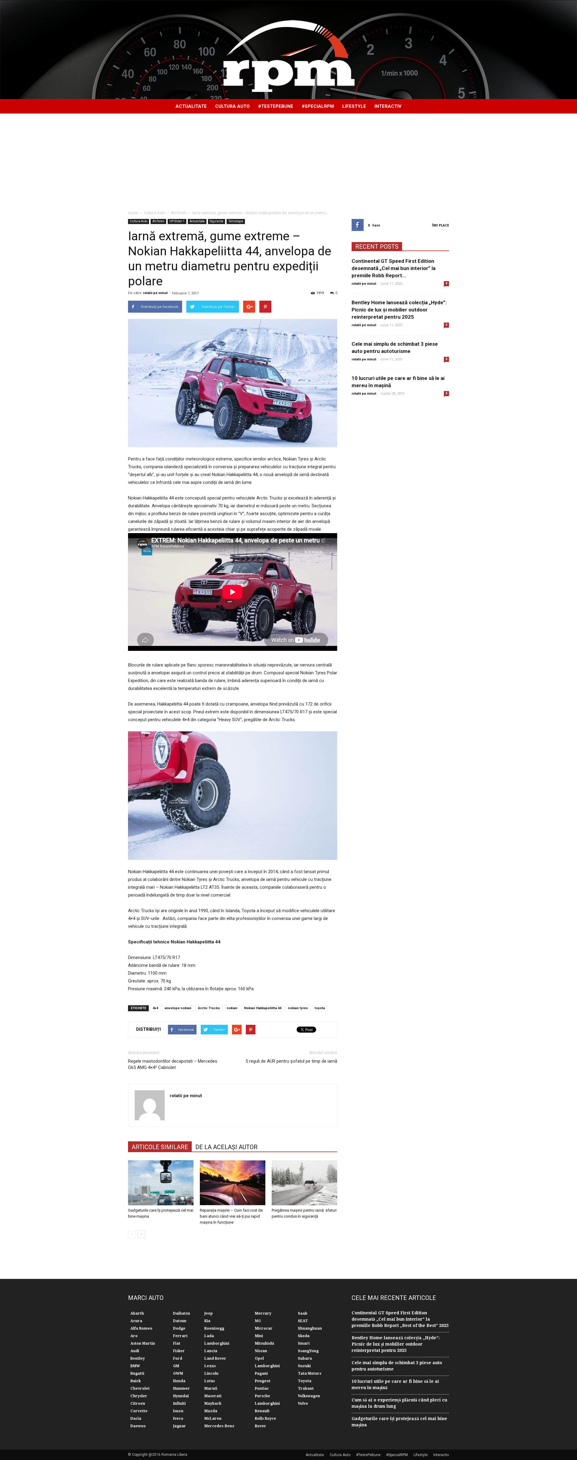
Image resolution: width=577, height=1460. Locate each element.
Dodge (179, 1328)
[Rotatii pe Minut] (288, 49)
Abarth (137, 1313)
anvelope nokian (178, 1008)
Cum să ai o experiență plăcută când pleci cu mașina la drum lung (399, 1403)
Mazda (210, 1411)
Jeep (208, 1313)
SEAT (303, 1321)
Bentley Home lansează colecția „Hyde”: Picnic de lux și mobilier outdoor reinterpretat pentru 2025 (399, 309)
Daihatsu (181, 1313)
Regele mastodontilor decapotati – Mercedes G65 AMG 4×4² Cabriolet (172, 1064)
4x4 (155, 1008)
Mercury (263, 1313)
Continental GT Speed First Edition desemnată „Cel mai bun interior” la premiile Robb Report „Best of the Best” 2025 (400, 1319)
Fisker (179, 1351)
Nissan (261, 1351)
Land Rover (215, 1358)
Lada (209, 1336)
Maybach (212, 1403)
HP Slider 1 (177, 221)
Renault (262, 1411)
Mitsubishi (264, 1343)
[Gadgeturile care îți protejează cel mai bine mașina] (161, 1182)
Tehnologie (235, 221)
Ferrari (180, 1336)
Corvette (139, 1411)
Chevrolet (140, 1388)
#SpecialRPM (318, 106)
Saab (302, 1313)
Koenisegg (214, 1328)
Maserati (212, 1396)
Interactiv (387, 106)
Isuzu (178, 1411)
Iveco (178, 1418)
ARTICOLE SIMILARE (160, 1147)
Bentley (137, 1358)
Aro (134, 1336)
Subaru (305, 1358)
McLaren (212, 1418)
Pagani (261, 1373)
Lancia (210, 1351)
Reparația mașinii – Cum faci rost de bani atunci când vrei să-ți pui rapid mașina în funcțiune (231, 1216)
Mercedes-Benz (219, 1426)
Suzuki (304, 1366)
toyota (320, 1008)
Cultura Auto (232, 106)
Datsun (179, 1321)
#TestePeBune (275, 106)
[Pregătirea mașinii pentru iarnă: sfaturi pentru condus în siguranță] (304, 1182)
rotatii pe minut (155, 293)
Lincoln (211, 1373)
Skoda (304, 1336)
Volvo (303, 1403)
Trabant (306, 1388)
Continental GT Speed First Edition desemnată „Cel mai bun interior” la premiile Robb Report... (393, 268)
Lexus (210, 1366)
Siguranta (216, 221)
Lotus (209, 1381)
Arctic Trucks (209, 1008)
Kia (207, 1321)
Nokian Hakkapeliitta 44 (262, 1008)
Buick (135, 1381)
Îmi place (440, 225)
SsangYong (308, 1351)
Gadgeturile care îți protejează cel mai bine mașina (399, 1421)
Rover (260, 1426)
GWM (178, 1373)
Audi (134, 1351)
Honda (179, 1381)
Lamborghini (216, 1343)
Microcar (264, 1328)
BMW (135, 1366)
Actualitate (191, 106)
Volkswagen (309, 1396)
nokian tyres (298, 1008)
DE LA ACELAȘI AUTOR (226, 1147)
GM (176, 1366)
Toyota (304, 1381)
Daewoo (138, 1426)
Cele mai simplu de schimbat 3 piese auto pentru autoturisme (397, 1365)
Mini (259, 1336)
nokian (232, 1008)
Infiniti (179, 1403)
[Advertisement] (288, 159)
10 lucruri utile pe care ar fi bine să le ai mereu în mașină (395, 1384)
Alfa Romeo (141, 1328)
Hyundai (181, 1396)
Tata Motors (309, 1373)
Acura (136, 1321)
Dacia (135, 1418)
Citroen (137, 1403)
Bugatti (137, 1373)
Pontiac (262, 1388)
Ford (177, 1358)
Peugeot (262, 1381)
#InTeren (158, 221)
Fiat (176, 1343)
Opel (259, 1358)
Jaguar (179, 1426)
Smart (304, 1343)
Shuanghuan (310, 1328)
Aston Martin (142, 1343)
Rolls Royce (265, 1418)
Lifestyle (354, 106)
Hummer (181, 1388)
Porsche (262, 1396)
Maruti (210, 1388)
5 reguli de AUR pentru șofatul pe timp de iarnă (291, 1061)
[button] (442, 106)
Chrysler (138, 1396)
